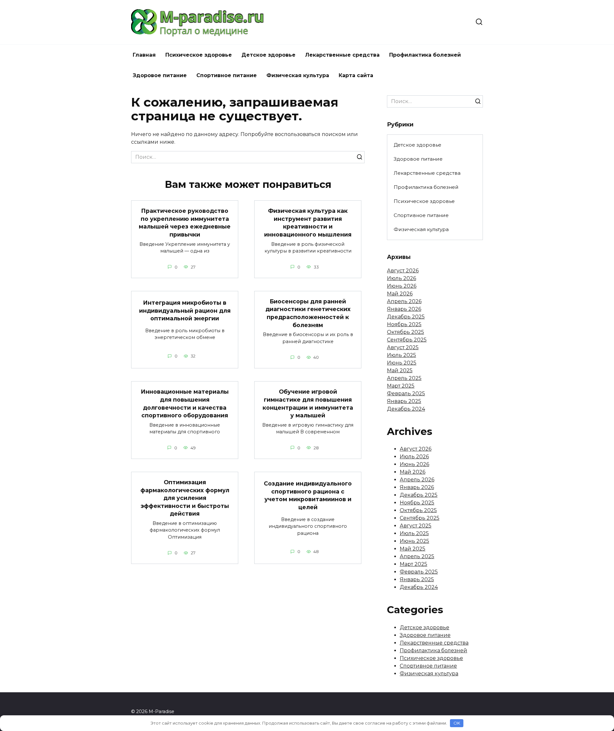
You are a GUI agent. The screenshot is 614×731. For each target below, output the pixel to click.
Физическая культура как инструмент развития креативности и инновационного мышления (307, 222)
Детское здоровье (268, 55)
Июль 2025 (401, 355)
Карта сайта (356, 75)
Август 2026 (403, 271)
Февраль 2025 (406, 393)
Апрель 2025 (404, 378)
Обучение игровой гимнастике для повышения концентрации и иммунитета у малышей (308, 403)
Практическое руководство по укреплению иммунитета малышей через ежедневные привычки (185, 222)
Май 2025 (400, 370)
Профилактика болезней (425, 55)
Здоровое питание (160, 75)
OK (456, 723)
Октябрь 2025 (405, 332)
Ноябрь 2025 (404, 324)
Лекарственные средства (342, 55)
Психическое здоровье (198, 55)
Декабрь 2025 (406, 317)
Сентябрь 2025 (407, 340)
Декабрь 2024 (406, 409)
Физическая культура (297, 75)
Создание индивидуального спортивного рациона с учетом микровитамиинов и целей (308, 495)
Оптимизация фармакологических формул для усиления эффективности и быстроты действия (184, 498)
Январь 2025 (404, 401)
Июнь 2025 (401, 363)
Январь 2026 (404, 309)
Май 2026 (400, 294)
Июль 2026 (401, 278)
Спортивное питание (226, 75)
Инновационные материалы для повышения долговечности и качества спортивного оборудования (185, 403)
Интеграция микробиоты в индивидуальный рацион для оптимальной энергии (185, 310)
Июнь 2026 (401, 286)
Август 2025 (403, 347)
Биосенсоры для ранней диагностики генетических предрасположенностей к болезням (307, 313)
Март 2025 (400, 386)
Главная (144, 55)
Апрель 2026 (404, 301)
